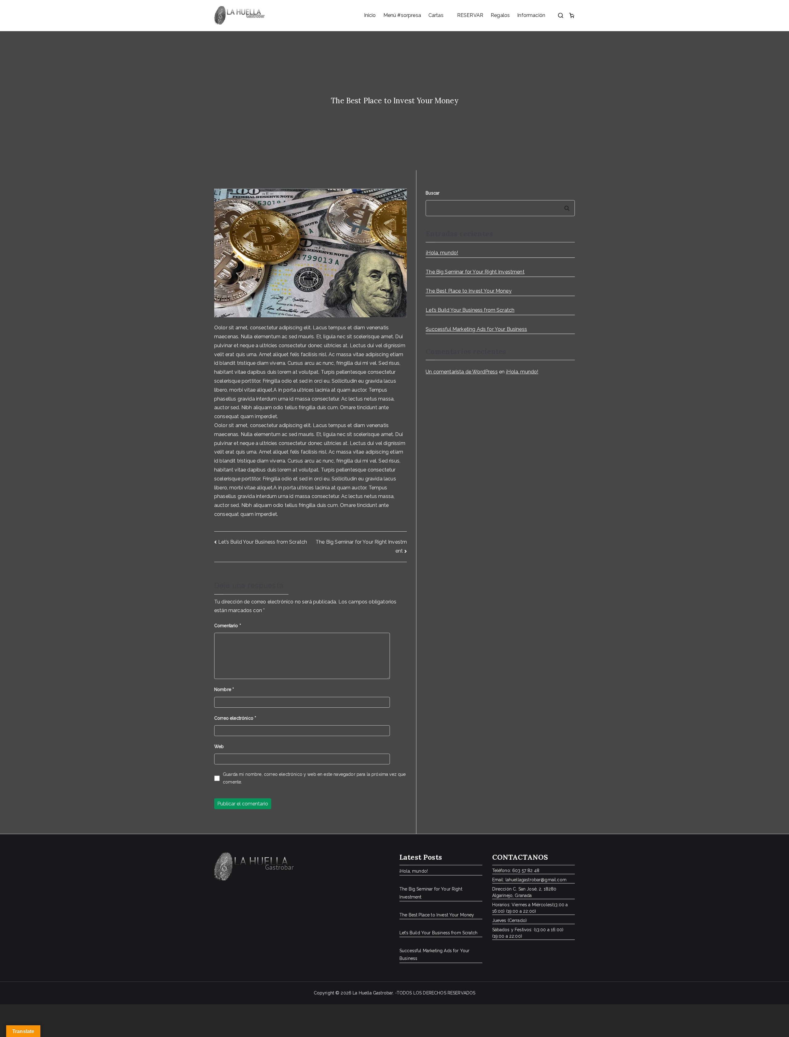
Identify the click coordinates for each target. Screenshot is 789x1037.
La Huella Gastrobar (373, 992)
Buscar (432, 193)
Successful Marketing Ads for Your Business (476, 329)
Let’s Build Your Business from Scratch (262, 542)
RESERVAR (470, 15)
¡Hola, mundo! (442, 253)
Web (219, 746)
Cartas (436, 15)
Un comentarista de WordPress (461, 372)
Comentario (227, 625)
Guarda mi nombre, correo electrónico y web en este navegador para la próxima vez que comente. (314, 778)
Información (531, 15)
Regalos (500, 15)
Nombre (224, 689)
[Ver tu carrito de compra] (572, 15)
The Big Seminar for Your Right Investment (475, 272)
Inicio (370, 15)
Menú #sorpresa (402, 15)
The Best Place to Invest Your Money (469, 291)
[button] (447, 15)
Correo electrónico (235, 718)
